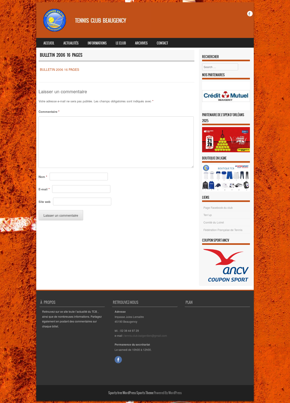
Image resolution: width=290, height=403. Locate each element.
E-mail (44, 189)
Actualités (71, 43)
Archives (141, 43)
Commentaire (49, 111)
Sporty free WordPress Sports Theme (130, 392)
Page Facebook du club (218, 207)
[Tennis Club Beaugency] (94, 31)
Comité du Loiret (213, 222)
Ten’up (207, 215)
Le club (121, 43)
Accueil (49, 43)
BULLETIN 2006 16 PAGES (59, 69)
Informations (97, 43)
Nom (43, 176)
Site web (45, 201)
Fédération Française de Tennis (222, 230)
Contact (162, 43)
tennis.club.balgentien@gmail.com (145, 335)
